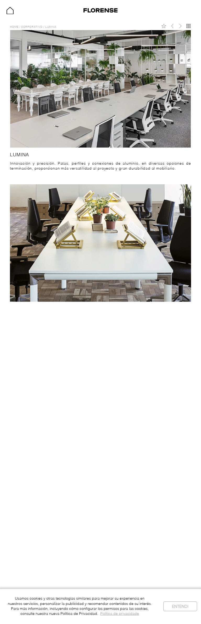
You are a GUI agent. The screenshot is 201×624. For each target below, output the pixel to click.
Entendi (180, 607)
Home (14, 27)
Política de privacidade (119, 614)
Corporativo (32, 27)
